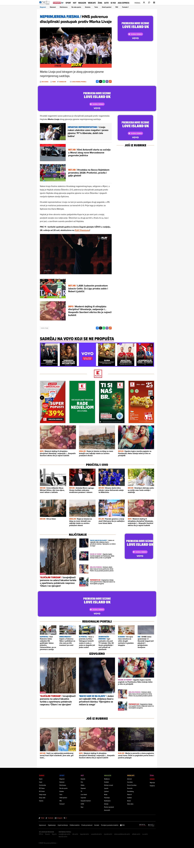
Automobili (107, 810)
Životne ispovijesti (109, 807)
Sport (68, 2)
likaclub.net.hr (63, 837)
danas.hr (62, 82)
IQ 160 (113, 3)
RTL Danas (42, 788)
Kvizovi (129, 801)
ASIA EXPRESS (123, 3)
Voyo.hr (54, 834)
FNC (116, 7)
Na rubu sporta (76, 7)
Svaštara (129, 798)
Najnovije (152, 782)
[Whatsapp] (103, 81)
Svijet (40, 782)
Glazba (82, 785)
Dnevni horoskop (131, 785)
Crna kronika (42, 785)
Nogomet (43, 7)
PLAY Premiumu (82, 230)
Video (152, 779)
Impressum (42, 825)
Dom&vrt (106, 782)
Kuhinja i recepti (108, 785)
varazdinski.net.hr (96, 834)
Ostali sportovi (106, 7)
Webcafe (92, 2)
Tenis (96, 7)
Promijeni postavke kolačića (109, 825)
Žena (100, 2)
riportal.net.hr (108, 834)
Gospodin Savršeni (86, 801)
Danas (41, 775)
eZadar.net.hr (136, 834)
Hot (74, 2)
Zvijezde (83, 779)
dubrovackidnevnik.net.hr (122, 834)
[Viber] (107, 81)
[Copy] (110, 81)
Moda (105, 794)
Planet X (129, 794)
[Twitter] (100, 81)
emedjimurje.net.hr (64, 834)
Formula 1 (125, 7)
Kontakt (96, 825)
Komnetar (129, 788)
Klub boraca (63, 7)
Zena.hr (47, 834)
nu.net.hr (145, 834)
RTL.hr (41, 834)
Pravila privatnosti (86, 825)
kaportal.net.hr (84, 834)
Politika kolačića (74, 825)
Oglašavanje (52, 825)
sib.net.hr (75, 834)
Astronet (129, 779)
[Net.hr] (151, 825)
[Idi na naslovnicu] (45, 4)
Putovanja (107, 798)
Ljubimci (106, 791)
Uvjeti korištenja (63, 825)
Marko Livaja (44, 328)
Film (82, 782)
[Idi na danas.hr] (58, 2)
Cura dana (130, 782)
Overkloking (130, 791)
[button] (43, 345)
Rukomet (53, 7)
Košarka (87, 7)
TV (81, 791)
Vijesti (40, 779)
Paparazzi (83, 788)
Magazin (82, 2)
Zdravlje (106, 804)
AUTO (106, 3)
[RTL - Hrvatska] (142, 825)
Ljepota (106, 788)
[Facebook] (97, 81)
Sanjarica (152, 786)
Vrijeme (41, 801)
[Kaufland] (97, 374)
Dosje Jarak (42, 798)
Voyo (82, 807)
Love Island (84, 794)
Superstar (83, 798)
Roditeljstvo (107, 801)
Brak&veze (107, 779)
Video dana (130, 804)
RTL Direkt (42, 791)
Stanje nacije (42, 794)
